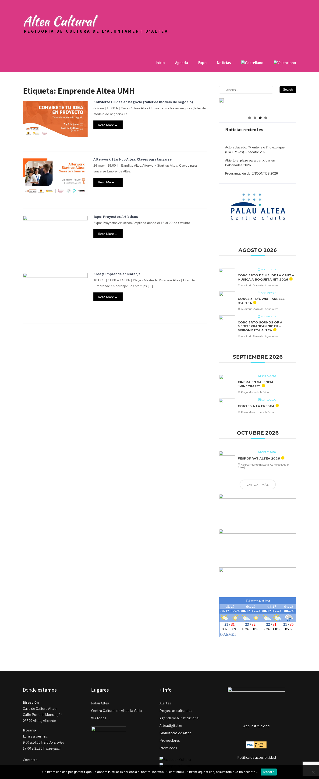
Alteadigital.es (171, 725)
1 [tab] (249, 118)
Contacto (30, 759)
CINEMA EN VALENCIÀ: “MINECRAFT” (256, 384)
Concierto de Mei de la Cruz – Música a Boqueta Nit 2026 (266, 277)
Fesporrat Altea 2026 (259, 458)
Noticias (224, 62)
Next (290, 103)
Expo (202, 62)
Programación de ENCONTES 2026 (251, 173)
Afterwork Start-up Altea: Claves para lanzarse (132, 159)
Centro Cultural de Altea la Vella (116, 710)
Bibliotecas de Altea (175, 733)
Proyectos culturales (176, 710)
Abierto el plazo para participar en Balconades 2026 (250, 162)
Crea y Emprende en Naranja (117, 273)
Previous (224, 103)
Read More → (108, 125)
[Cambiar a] (252, 64)
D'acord (268, 772)
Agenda (181, 62)
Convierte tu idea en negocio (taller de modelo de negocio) (143, 102)
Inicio (160, 62)
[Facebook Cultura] (175, 759)
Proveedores (170, 740)
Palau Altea (100, 703)
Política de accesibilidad (256, 757)
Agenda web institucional (180, 718)
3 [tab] (260, 118)
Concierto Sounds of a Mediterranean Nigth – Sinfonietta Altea (260, 326)
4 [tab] (265, 118)
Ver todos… (100, 718)
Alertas (165, 703)
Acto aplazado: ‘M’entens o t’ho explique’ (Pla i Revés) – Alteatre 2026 (255, 149)
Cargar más (258, 484)
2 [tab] (255, 118)
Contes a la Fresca (256, 406)
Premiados (168, 747)
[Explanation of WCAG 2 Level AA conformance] (256, 744)
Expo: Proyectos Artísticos (115, 216)
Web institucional (256, 726)
